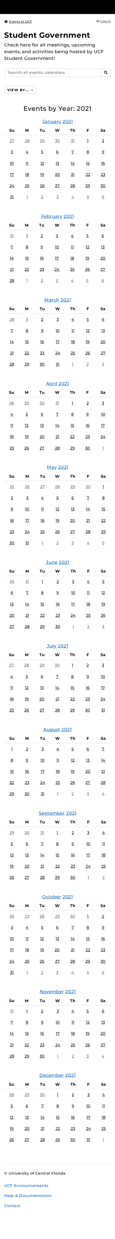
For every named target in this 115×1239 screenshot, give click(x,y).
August (51, 729)
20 (57, 174)
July (51, 646)
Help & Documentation (28, 1195)
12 (42, 163)
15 (88, 163)
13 (57, 163)
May (52, 467)
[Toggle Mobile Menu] (109, 6)
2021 (68, 121)
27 (11, 140)
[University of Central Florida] (42, 7)
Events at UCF (20, 21)
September (52, 813)
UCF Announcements (26, 1185)
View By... (18, 90)
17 (12, 174)
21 (73, 174)
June (52, 562)
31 (73, 140)
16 (103, 163)
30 (57, 140)
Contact (12, 1205)
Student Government (47, 35)
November (52, 991)
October (51, 896)
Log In (105, 21)
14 (73, 163)
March (51, 300)
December (51, 1075)
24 (12, 185)
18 (27, 174)
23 (103, 174)
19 (42, 174)
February (51, 216)
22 (88, 174)
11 (27, 163)
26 (42, 185)
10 (12, 163)
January (51, 121)
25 (27, 185)
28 (27, 140)
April (51, 383)
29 (42, 140)
